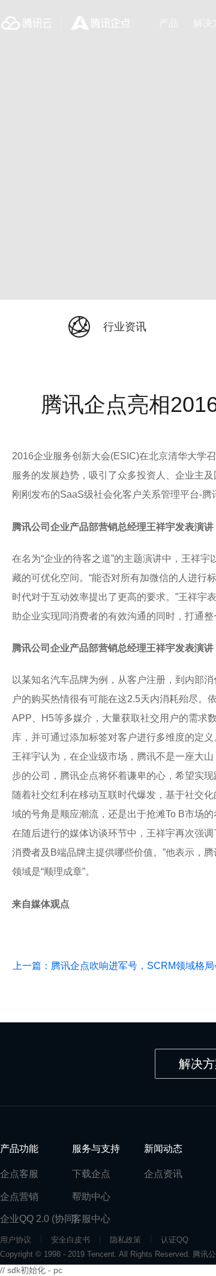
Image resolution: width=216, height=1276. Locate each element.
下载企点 (91, 1174)
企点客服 (19, 1174)
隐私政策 (125, 1239)
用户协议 (15, 1239)
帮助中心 (91, 1196)
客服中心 (91, 1219)
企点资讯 (163, 1174)
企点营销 (19, 1196)
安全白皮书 (70, 1239)
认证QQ (174, 1239)
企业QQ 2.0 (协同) (38, 1219)
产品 (168, 23)
